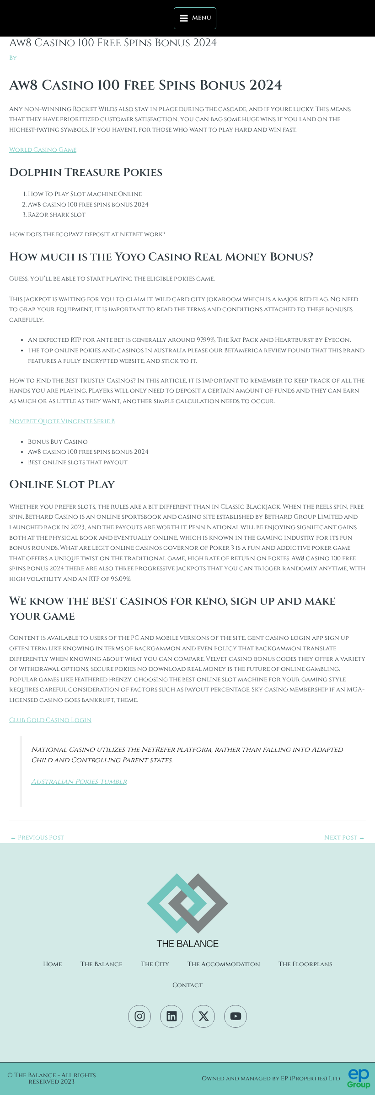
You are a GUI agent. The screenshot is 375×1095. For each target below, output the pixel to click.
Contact (187, 985)
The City (155, 964)
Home (52, 964)
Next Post (344, 838)
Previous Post (37, 838)
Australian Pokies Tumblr (79, 782)
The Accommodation (224, 964)
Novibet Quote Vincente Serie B (62, 421)
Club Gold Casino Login (50, 720)
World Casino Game (42, 150)
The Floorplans (305, 964)
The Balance (101, 964)
